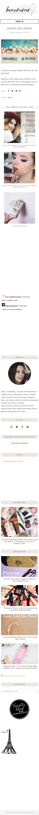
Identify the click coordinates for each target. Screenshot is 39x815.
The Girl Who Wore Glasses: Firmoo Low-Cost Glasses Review (20, 580)
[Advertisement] (14, 481)
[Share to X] (12, 91)
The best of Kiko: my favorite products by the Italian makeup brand (20, 609)
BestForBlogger (29, 812)
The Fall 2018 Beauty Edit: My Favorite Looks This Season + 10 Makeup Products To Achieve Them (19, 541)
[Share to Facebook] (8, 91)
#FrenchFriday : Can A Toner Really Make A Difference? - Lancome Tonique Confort (20, 667)
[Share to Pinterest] (16, 91)
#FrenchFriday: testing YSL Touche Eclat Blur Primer (20, 638)
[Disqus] (19, 262)
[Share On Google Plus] (20, 91)
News (9, 97)
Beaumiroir (14, 812)
